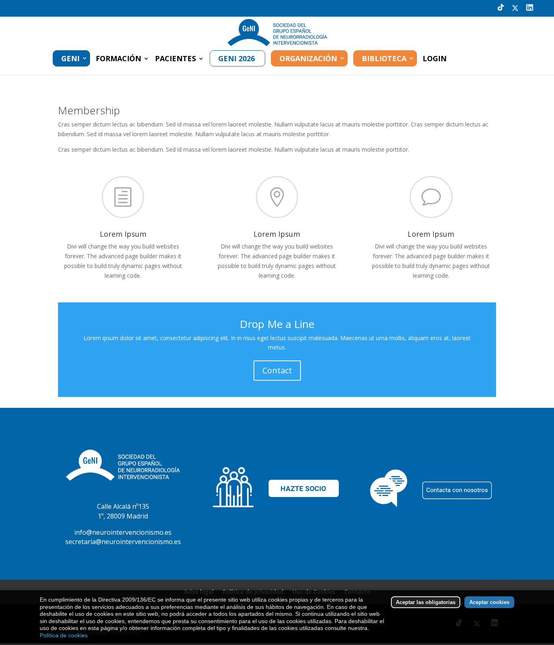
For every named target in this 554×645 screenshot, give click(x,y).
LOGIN (435, 59)
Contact (277, 370)
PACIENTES (175, 59)
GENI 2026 (236, 58)
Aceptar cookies (489, 602)
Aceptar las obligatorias (425, 602)
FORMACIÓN (118, 59)
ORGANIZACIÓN (308, 58)
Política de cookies (64, 635)
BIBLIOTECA (384, 58)
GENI (70, 58)
